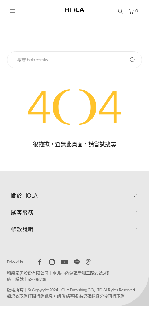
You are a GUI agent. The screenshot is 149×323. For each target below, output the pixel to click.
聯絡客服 (70, 296)
